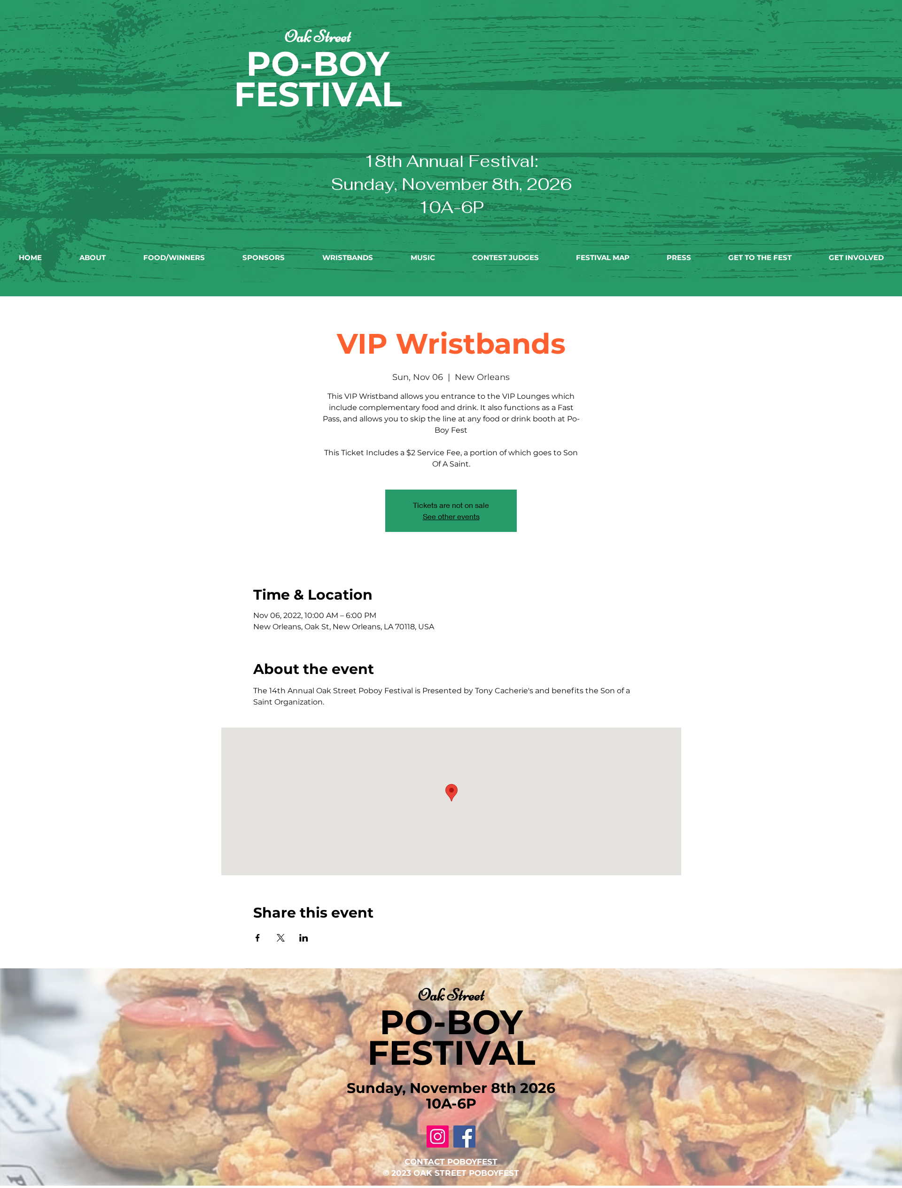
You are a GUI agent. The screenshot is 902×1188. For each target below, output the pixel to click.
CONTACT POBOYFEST (451, 1161)
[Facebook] (464, 1136)
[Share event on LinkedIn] (303, 938)
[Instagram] (438, 1136)
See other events (451, 516)
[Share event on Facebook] (257, 938)
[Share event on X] (280, 938)
